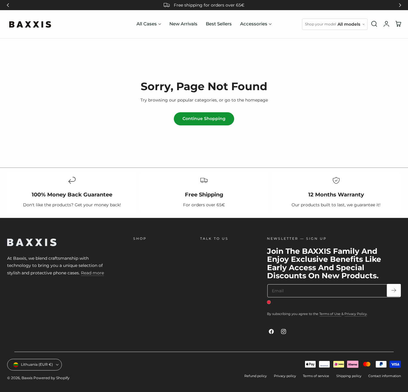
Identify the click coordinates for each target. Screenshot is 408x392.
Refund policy (255, 376)
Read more (92, 273)
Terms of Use (330, 314)
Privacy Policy (355, 314)
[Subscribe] (394, 290)
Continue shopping (204, 118)
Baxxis (27, 378)
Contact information (384, 376)
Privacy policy (285, 376)
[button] (374, 24)
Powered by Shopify (51, 378)
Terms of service (316, 376)
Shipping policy (348, 376)
